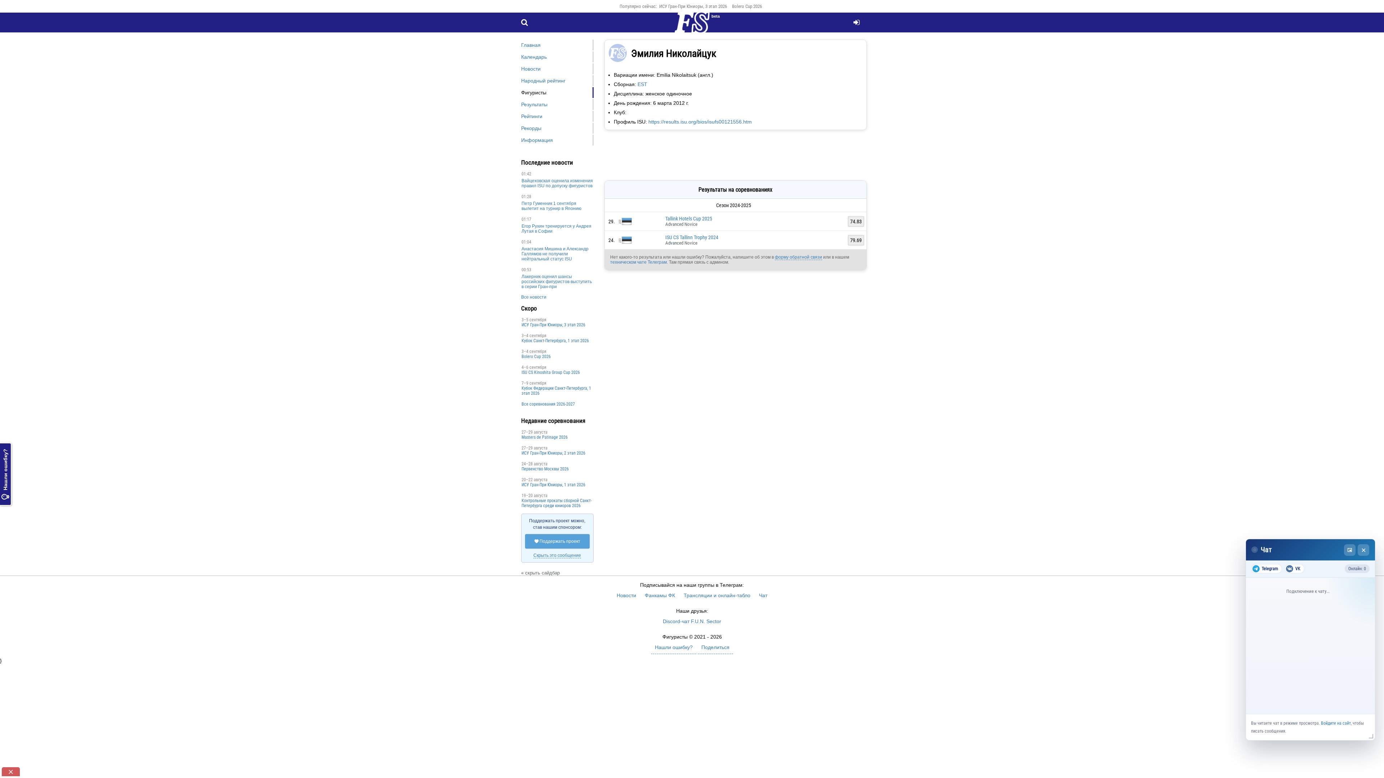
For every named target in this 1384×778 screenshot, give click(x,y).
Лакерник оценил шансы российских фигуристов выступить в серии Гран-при (557, 281)
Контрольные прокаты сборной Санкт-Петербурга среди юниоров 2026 (557, 503)
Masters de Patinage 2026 (545, 437)
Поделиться (715, 647)
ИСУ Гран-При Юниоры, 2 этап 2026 (553, 453)
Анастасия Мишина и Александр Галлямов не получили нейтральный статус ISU (555, 253)
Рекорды (531, 128)
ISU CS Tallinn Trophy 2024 (691, 237)
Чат (763, 595)
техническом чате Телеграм (638, 262)
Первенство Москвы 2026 (545, 468)
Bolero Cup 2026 (747, 6)
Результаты (534, 104)
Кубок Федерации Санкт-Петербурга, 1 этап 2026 (556, 391)
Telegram (1270, 568)
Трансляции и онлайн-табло (717, 595)
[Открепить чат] (1350, 550)
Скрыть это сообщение (557, 555)
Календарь (534, 57)
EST (642, 84)
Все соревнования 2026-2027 (548, 404)
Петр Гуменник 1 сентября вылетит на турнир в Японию (551, 206)
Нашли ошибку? (5, 474)
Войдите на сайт (1336, 723)
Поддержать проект (557, 541)
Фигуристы (533, 92)
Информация (537, 140)
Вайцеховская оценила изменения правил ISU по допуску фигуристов (557, 183)
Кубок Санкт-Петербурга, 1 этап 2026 (555, 340)
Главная (531, 45)
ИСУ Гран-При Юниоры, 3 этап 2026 (693, 6)
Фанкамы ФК (660, 595)
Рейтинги (531, 116)
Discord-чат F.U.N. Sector (692, 621)
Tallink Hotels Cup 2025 (688, 219)
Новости (531, 69)
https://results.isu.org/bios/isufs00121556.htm (700, 122)
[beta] (692, 26)
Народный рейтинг (543, 81)
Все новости (533, 297)
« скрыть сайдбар (540, 573)
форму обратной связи (798, 257)
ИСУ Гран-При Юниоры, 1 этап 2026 (553, 484)
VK (1297, 568)
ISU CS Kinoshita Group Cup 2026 (551, 372)
